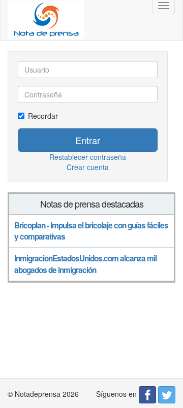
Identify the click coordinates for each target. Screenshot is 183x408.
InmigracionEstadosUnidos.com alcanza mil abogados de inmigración (85, 264)
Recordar (43, 116)
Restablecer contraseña (87, 157)
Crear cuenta (88, 167)
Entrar (87, 140)
